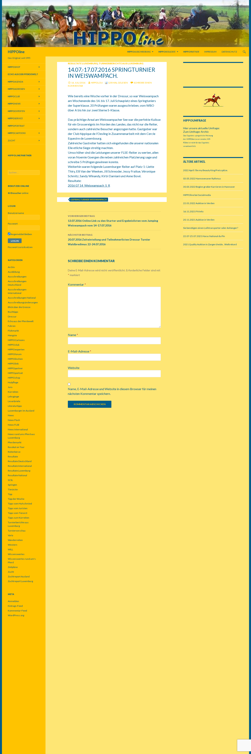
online (18, 193)
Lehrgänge (13, 396)
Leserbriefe (14, 401)
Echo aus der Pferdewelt (21, 321)
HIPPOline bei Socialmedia (197, 194)
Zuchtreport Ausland (19, 576)
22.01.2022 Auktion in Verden (199, 203)
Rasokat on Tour (16, 447)
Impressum (210, 51)
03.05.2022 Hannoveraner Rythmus (202, 178)
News (11, 415)
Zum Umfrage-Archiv (196, 131)
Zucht (11, 140)
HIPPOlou (97, 82)
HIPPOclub (13, 344)
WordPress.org (16, 615)
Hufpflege (13, 382)
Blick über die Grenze (19, 307)
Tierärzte (13, 489)
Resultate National (17, 475)
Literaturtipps (15, 405)
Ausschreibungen (17, 276)
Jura (10, 387)
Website (73, 368)
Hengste (12, 335)
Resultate (13, 456)
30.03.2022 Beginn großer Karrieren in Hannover (209, 186)
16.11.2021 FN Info (193, 211)
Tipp (10, 494)
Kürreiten (13, 391)
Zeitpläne (13, 567)
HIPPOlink (13, 363)
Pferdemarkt (14, 442)
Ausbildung (14, 271)
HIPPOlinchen (15, 358)
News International (18, 429)
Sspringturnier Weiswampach (89, 199)
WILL (10, 549)
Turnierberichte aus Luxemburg (121, 63)
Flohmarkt (13, 330)
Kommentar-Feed (17, 610)
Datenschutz (229, 51)
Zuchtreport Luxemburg (20, 581)
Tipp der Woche (16, 498)
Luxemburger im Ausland (21, 410)
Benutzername (16, 213)
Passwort (13, 223)
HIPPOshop (14, 377)
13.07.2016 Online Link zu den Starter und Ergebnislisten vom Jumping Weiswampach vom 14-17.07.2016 (113, 220)
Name (73, 335)
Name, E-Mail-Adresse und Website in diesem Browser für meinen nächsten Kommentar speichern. (112, 391)
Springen (12, 484)
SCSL (10, 480)
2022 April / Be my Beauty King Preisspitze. (205, 170)
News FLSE (13, 424)
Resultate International (20, 465)
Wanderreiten (15, 540)
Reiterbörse (14, 451)
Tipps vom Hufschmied (20, 503)
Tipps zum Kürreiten (18, 517)
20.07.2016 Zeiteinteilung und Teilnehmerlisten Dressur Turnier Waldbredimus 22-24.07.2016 (109, 239)
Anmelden (13, 601)
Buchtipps (13, 311)
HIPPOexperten (16, 349)
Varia (10, 535)
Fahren (11, 325)
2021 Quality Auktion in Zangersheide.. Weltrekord (210, 244)
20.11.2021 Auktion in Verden (199, 219)
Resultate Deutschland (20, 461)
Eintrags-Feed (15, 605)
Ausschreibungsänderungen (23, 302)
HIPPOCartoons (16, 340)
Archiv (11, 267)
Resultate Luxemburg (83, 63)
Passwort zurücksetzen (20, 247)
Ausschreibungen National (22, 297)
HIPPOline (16, 52)
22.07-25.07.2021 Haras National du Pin (204, 236)
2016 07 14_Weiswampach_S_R (89, 185)
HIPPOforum (15, 354)
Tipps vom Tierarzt (17, 512)
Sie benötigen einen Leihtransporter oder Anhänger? (210, 227)
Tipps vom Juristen (17, 508)
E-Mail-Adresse (79, 351)
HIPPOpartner (15, 368)
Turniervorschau (16, 530)
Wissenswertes (16, 554)
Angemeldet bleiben (21, 234)
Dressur (12, 316)
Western (12, 544)
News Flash (14, 420)
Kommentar (77, 284)
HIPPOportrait (15, 373)
